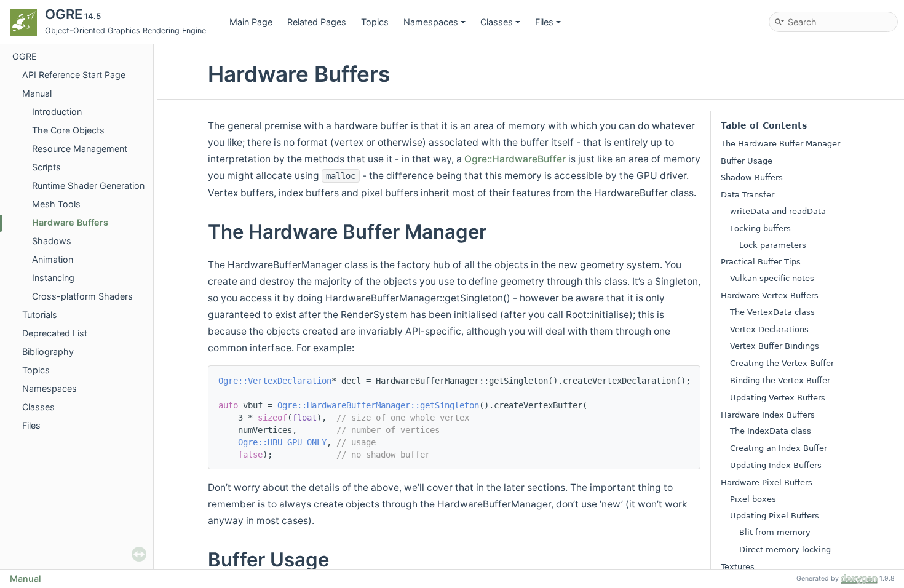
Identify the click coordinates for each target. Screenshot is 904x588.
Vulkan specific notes (772, 278)
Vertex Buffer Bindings (774, 346)
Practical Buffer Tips (761, 261)
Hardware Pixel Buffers (766, 482)
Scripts (46, 167)
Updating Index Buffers (776, 465)
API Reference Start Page (73, 75)
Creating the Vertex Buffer (782, 363)
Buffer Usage (746, 160)
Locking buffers (760, 228)
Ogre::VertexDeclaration (274, 381)
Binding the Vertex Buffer (780, 380)
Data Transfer (747, 194)
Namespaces (430, 22)
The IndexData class (770, 430)
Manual (37, 93)
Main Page (250, 22)
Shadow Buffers (752, 177)
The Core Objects (68, 130)
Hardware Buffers (70, 222)
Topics (375, 22)
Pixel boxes (753, 499)
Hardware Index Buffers (768, 414)
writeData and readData (778, 211)
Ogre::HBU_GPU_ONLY (282, 442)
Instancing (53, 277)
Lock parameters (772, 245)
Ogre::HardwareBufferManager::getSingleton (378, 405)
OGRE (24, 56)
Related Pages (316, 22)
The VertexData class (772, 312)
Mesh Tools (56, 204)
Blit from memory (775, 532)
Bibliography (48, 351)
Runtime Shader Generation (88, 185)
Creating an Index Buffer (778, 448)
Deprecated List (54, 333)
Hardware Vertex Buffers (770, 295)
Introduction (57, 111)
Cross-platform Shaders (82, 296)
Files (544, 22)
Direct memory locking (785, 549)
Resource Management (79, 148)
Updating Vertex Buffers (777, 397)
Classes (496, 22)
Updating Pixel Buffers (774, 515)
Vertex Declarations (769, 329)
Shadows (51, 241)
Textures (738, 566)
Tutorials (39, 314)
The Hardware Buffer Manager (780, 143)
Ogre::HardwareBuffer (515, 159)
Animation (52, 259)
